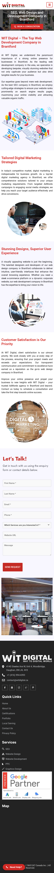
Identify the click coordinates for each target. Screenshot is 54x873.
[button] (14, 867)
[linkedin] (12, 687)
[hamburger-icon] (49, 4)
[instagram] (19, 687)
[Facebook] (5, 687)
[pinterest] (33, 687)
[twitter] (26, 687)
